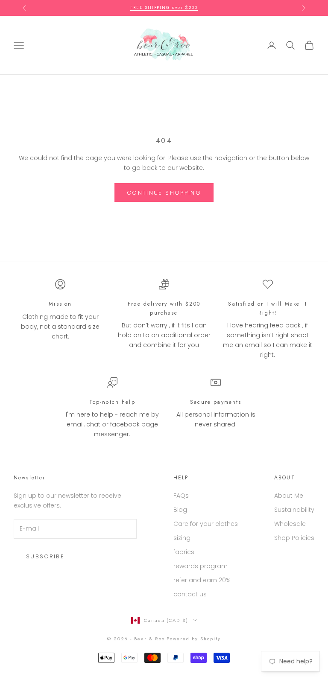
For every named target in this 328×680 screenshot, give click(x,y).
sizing (181, 538)
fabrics (183, 552)
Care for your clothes (205, 523)
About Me (288, 495)
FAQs (181, 495)
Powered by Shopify (194, 638)
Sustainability (294, 509)
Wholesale (290, 523)
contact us (190, 594)
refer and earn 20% (202, 580)
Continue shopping (164, 193)
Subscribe (45, 556)
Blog (180, 509)
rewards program (200, 566)
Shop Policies (294, 538)
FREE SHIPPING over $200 (163, 7)
